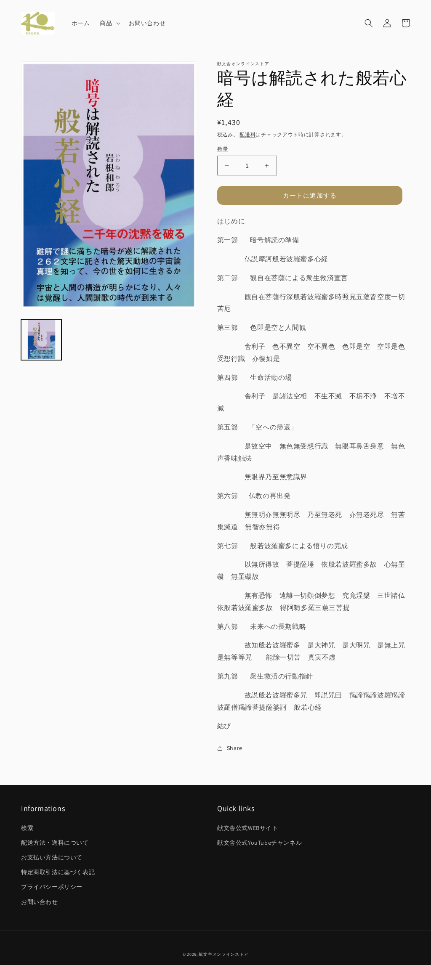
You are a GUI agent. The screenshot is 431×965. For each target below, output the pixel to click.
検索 (27, 828)
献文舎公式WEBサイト (247, 828)
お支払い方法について (51, 857)
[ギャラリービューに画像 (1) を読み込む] (41, 339)
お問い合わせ (39, 902)
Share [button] (234, 748)
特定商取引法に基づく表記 (58, 872)
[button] (109, 23)
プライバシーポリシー (51, 887)
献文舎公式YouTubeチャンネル (259, 842)
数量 (223, 149)
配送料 (247, 134)
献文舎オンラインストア (223, 954)
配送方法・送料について (55, 842)
